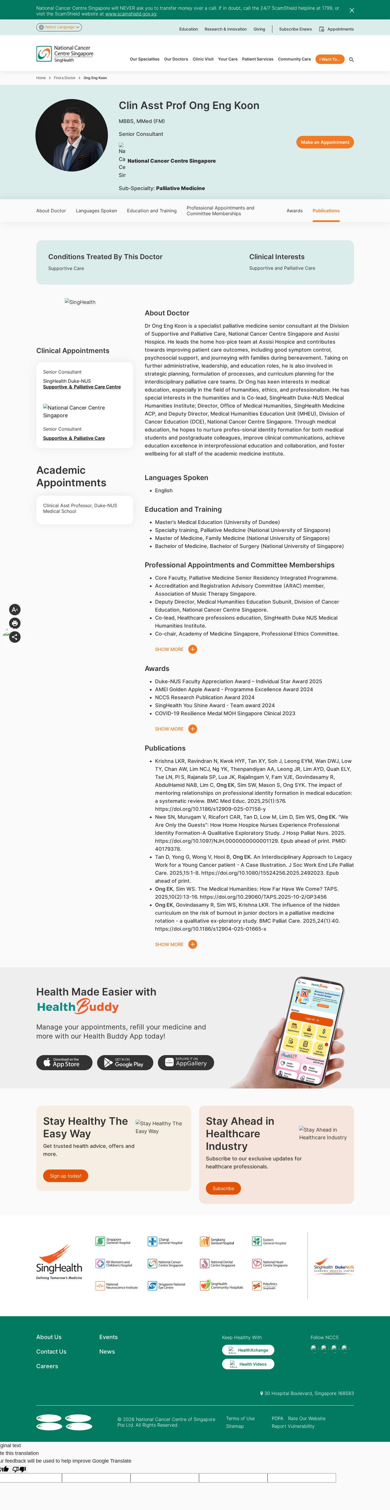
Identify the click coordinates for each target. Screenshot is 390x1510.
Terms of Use (240, 1418)
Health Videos (253, 1364)
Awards (295, 210)
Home (41, 78)
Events (108, 1337)
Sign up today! (65, 1176)
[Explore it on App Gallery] (186, 1062)
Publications (326, 210)
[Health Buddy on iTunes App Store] (64, 1062)
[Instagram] (335, 1349)
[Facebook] (315, 1349)
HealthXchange (253, 1350)
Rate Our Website (306, 1418)
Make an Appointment (325, 142)
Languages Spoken (96, 210)
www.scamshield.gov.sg (130, 14)
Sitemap (235, 1426)
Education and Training (152, 210)
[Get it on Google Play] (125, 1062)
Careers (47, 1366)
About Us (49, 1337)
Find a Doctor (64, 78)
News (107, 1351)
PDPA (278, 1418)
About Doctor (51, 210)
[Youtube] (325, 1349)
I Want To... (330, 59)
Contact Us (51, 1351)
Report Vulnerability (293, 1426)
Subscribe (223, 1188)
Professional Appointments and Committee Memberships (220, 210)
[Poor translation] (19, 1469)
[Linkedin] (345, 1349)
